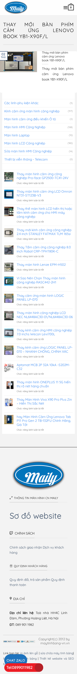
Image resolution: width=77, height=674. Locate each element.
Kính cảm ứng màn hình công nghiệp (31, 111)
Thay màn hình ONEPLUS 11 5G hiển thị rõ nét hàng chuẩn (44, 384)
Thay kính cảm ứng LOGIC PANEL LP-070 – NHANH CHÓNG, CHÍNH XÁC (45, 349)
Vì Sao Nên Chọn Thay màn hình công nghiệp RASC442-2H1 (41, 280)
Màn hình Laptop (17, 135)
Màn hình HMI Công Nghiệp (24, 127)
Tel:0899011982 (19, 667)
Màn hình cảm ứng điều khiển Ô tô (30, 119)
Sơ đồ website (35, 515)
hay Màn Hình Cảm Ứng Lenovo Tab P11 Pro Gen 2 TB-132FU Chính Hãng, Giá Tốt (44, 421)
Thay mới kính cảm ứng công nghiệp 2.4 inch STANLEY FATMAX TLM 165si (44, 232)
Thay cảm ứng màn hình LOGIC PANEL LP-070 (40, 297)
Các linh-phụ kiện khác (21, 103)
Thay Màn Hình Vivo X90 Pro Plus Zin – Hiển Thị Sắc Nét (44, 401)
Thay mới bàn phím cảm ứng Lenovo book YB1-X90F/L (55, 56)
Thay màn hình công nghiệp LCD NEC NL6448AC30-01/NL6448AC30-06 (45, 315)
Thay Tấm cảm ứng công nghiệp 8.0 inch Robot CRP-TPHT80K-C (44, 249)
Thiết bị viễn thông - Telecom (26, 159)
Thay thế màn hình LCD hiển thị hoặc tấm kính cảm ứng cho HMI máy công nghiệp (44, 212)
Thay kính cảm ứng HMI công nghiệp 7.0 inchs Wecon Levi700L (44, 332)
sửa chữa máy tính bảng (56, 653)
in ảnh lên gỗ (29, 653)
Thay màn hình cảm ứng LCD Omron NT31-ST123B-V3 (44, 193)
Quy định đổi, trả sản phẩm (30, 580)
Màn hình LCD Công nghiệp (24, 143)
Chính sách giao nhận (26, 547)
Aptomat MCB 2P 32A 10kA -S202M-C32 (43, 367)
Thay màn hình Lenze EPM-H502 (41, 265)
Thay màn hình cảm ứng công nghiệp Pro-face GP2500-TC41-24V (42, 176)
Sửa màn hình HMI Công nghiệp (28, 151)
